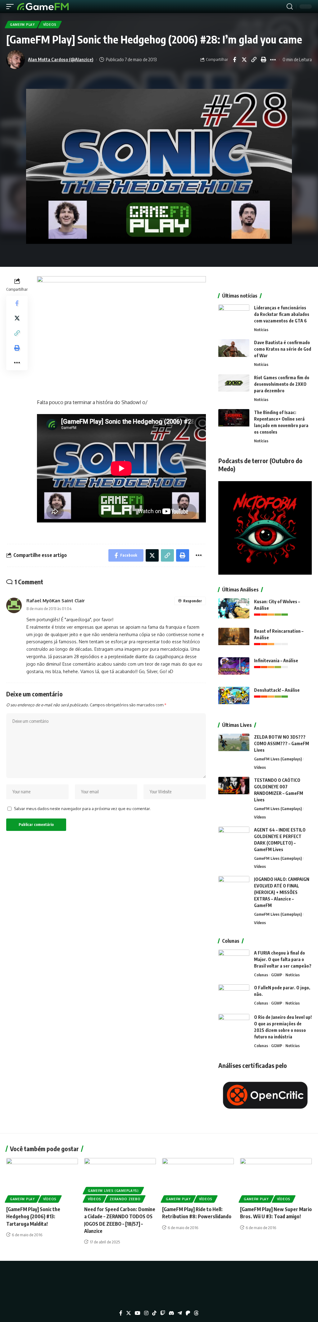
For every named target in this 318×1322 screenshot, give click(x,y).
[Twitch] (163, 1313)
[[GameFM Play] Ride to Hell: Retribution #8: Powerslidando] (198, 1179)
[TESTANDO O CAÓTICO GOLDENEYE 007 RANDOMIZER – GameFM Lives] (233, 788)
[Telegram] (180, 1313)
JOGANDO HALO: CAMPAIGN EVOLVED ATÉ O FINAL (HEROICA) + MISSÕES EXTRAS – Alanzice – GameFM (281, 892)
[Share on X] (244, 60)
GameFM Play (22, 24)
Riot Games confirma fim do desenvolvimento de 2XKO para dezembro (281, 384)
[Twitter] (129, 1313)
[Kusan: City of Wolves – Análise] (233, 610)
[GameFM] (43, 6)
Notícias (261, 329)
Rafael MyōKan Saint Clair (55, 600)
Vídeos (50, 24)
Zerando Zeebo (125, 1199)
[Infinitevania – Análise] (233, 669)
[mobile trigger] (11, 6)
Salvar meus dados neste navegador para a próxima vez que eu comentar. (82, 808)
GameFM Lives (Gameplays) (278, 758)
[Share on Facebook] (234, 60)
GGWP (276, 974)
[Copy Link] (253, 60)
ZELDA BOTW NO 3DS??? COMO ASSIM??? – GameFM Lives (281, 743)
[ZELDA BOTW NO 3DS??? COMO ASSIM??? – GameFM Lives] (233, 745)
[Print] (263, 60)
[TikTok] (154, 1313)
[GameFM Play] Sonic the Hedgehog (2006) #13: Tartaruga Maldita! (33, 1216)
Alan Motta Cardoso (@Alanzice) (60, 59)
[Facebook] (121, 1313)
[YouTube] (137, 1313)
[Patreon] (188, 1313)
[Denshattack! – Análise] (233, 698)
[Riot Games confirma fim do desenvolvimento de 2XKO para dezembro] (233, 386)
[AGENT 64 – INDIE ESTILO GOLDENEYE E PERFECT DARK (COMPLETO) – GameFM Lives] (233, 838)
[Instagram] (146, 1313)
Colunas (261, 974)
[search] (289, 6)
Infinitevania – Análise (276, 660)
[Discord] (171, 1313)
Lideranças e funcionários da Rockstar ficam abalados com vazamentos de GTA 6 (281, 314)
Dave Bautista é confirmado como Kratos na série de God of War (282, 349)
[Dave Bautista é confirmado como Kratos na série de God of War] (233, 350)
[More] (273, 60)
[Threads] (196, 1313)
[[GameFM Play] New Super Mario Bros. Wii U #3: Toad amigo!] (276, 1179)
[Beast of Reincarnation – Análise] (233, 639)
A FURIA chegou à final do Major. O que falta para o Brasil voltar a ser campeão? (282, 959)
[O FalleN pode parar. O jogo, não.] (233, 996)
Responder (192, 601)
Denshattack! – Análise (277, 690)
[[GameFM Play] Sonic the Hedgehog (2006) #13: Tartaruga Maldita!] (42, 1179)
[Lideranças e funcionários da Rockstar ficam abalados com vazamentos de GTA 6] (233, 316)
